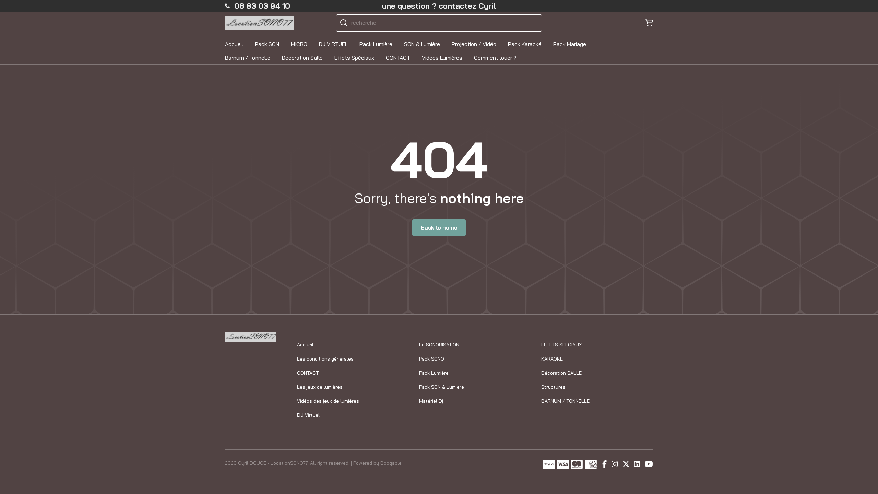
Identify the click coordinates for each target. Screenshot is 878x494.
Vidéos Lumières (442, 57)
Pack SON (267, 43)
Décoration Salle (302, 57)
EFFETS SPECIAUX (561, 345)
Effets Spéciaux (354, 57)
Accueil (234, 43)
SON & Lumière (422, 43)
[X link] (626, 464)
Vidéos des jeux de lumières (328, 401)
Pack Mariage (569, 43)
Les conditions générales (325, 359)
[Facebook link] (604, 464)
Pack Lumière (375, 43)
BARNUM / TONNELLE (565, 401)
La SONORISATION (439, 345)
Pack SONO (431, 359)
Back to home (439, 227)
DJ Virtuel (308, 415)
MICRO (299, 43)
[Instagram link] (615, 464)
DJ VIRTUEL (333, 43)
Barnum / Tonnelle (247, 57)
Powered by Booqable (377, 463)
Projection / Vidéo (474, 43)
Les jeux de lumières (320, 387)
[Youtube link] (649, 464)
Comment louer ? (495, 57)
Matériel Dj (431, 401)
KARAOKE (552, 359)
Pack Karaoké (525, 43)
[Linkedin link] (637, 464)
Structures (553, 387)
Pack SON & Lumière (441, 387)
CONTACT (398, 57)
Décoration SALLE (561, 373)
